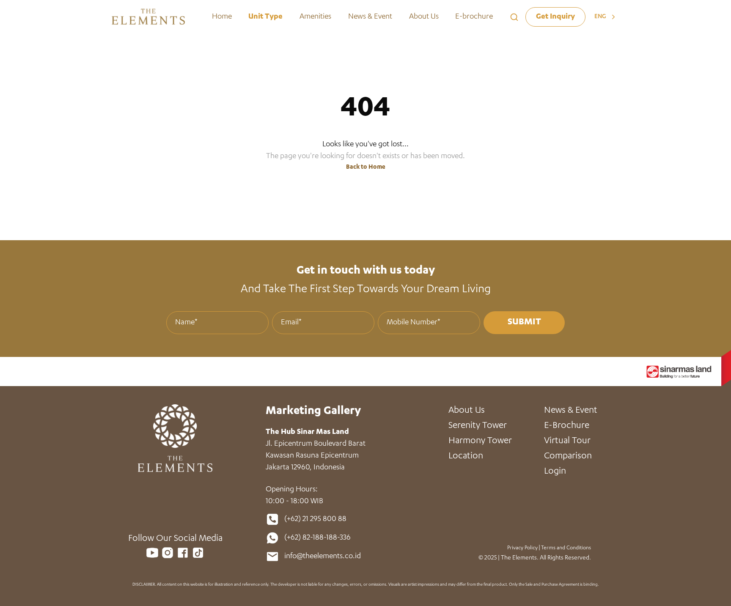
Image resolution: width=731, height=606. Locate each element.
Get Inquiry (555, 17)
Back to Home (365, 167)
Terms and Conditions (566, 548)
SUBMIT (524, 323)
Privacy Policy (522, 548)
